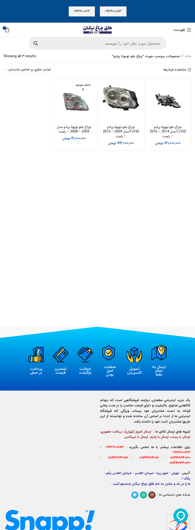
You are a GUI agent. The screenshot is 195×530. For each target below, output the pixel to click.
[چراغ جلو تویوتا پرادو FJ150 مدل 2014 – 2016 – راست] (168, 101)
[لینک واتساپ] (143, 495)
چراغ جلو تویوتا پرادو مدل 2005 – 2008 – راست (74, 129)
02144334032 (116, 458)
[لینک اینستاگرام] (152, 495)
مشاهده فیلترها (174, 70)
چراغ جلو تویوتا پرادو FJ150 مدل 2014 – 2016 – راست (168, 131)
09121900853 (113, 11)
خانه (188, 56)
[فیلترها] (177, 165)
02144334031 (147, 458)
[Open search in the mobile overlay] (97, 43)
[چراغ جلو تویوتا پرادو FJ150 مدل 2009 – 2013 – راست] (121, 101)
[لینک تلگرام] (134, 495)
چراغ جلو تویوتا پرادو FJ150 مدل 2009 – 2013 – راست (121, 131)
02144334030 (178, 458)
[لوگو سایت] (97, 29)
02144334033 (179, 463)
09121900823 (81, 11)
